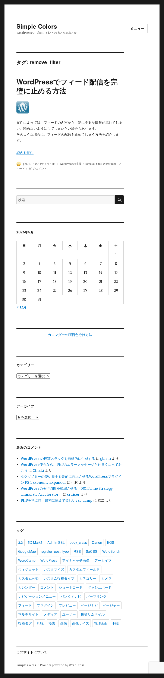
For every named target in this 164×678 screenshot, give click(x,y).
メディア (50, 614)
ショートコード (71, 587)
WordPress (110, 164)
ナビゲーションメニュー (37, 596)
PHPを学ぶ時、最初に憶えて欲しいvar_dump (56, 500)
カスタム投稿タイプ (59, 578)
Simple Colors (36, 26)
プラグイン (45, 605)
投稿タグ (25, 623)
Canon (97, 542)
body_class (78, 542)
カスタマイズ (54, 569)
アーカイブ (102, 560)
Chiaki (38, 470)
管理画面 (101, 623)
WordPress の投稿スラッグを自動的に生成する (58, 458)
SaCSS (91, 551)
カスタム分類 (28, 578)
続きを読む (25, 152)
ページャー (111, 605)
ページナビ (89, 605)
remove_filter (93, 164)
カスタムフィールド (84, 569)
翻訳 (116, 623)
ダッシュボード (99, 587)
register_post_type (55, 551)
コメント (47, 587)
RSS (77, 551)
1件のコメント (38, 168)
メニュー (137, 28)
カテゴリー (87, 578)
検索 (51, 623)
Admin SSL (56, 542)
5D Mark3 (35, 542)
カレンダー (26, 587)
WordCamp (26, 560)
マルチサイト (28, 614)
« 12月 (21, 307)
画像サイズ (80, 623)
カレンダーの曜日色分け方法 (70, 335)
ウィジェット (28, 569)
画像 (63, 623)
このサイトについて (31, 651)
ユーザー (69, 614)
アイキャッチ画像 (75, 560)
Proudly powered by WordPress (62, 665)
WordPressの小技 (71, 164)
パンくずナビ (71, 596)
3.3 (20, 542)
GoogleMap (27, 551)
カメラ (106, 578)
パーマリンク (96, 596)
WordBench (111, 551)
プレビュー (67, 605)
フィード (25, 605)
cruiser (73, 494)
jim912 (27, 164)
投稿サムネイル (93, 614)
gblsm (105, 458)
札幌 (40, 623)
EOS (110, 542)
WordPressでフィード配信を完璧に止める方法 (67, 86)
